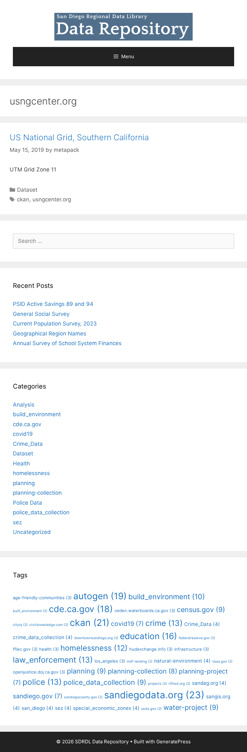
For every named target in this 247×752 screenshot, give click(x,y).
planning (24, 483)
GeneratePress (173, 741)
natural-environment (182, 661)
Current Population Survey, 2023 (55, 323)
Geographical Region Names (49, 333)
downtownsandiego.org (96, 638)
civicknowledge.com (48, 625)
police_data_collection (41, 512)
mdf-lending (139, 661)
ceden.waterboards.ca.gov (144, 610)
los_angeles (110, 661)
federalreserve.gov (197, 638)
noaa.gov (222, 661)
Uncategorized (32, 532)
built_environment (30, 611)
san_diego (37, 708)
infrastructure (191, 649)
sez (17, 522)
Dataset (27, 190)
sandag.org (209, 683)
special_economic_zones (106, 708)
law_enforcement (53, 660)
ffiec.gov (25, 649)
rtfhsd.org (179, 684)
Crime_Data (28, 444)
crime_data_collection (43, 637)
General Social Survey (41, 314)
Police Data (27, 503)
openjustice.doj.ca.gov (39, 671)
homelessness (31, 473)
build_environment (37, 414)
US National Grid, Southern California (79, 137)
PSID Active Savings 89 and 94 (53, 304)
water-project (191, 707)
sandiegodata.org (154, 695)
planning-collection (37, 493)
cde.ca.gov (27, 424)
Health (21, 463)
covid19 (23, 434)
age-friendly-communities (42, 597)
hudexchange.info (151, 649)
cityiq (20, 625)
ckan (23, 199)
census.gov (201, 609)
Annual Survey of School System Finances (67, 343)
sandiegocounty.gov (83, 697)
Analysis (23, 404)
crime (164, 623)
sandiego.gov (37, 696)
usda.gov (151, 709)
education (148, 636)
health (49, 649)
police (42, 682)
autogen (100, 596)
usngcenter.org (51, 199)
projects (157, 684)
